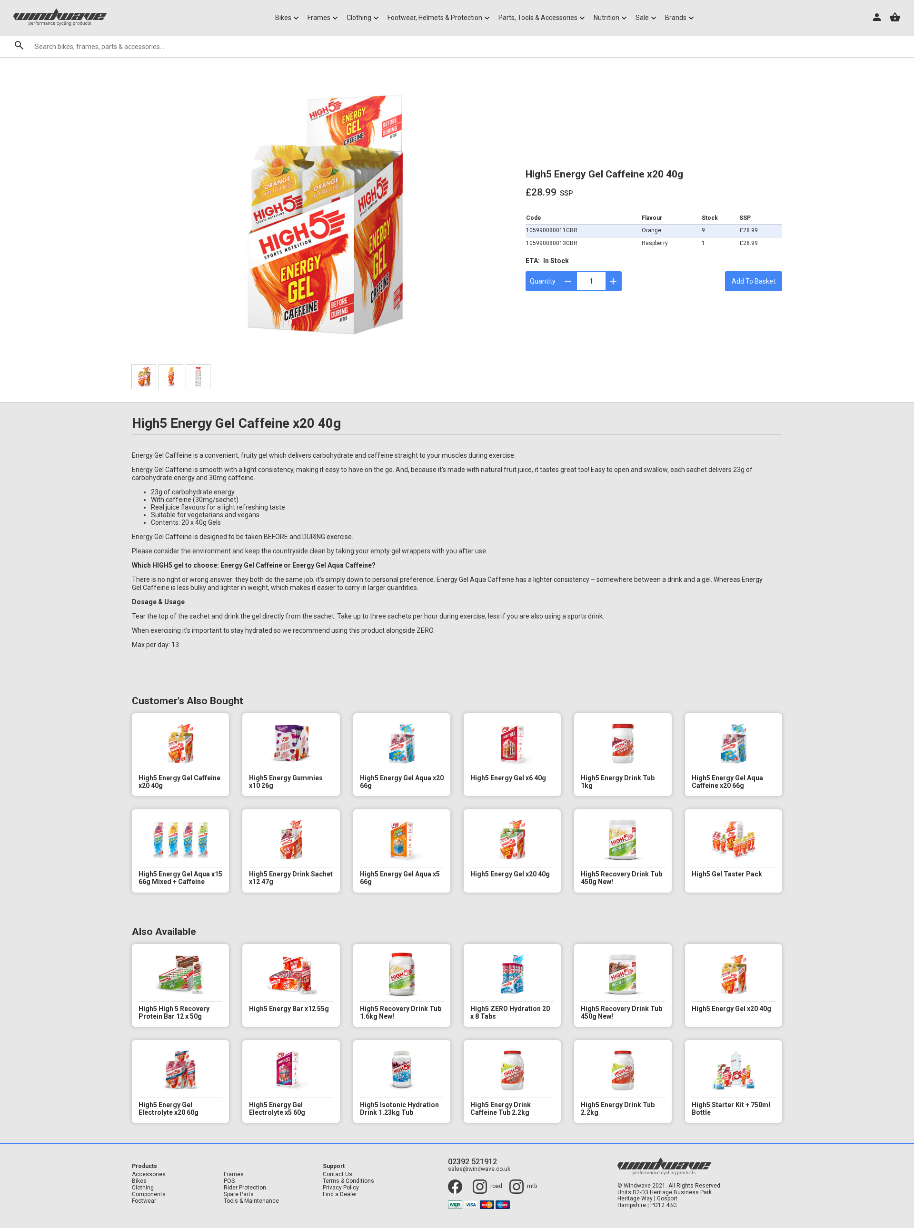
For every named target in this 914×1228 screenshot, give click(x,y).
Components (149, 1194)
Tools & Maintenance (251, 1201)
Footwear (144, 1201)
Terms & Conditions (348, 1181)
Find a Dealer (340, 1194)
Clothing (143, 1188)
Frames (234, 1174)
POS (229, 1181)
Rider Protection (245, 1188)
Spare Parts (239, 1194)
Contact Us (337, 1174)
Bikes (139, 1181)
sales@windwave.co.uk (479, 1169)
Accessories (149, 1174)
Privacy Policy (341, 1188)
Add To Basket (753, 281)
